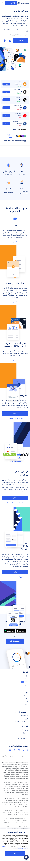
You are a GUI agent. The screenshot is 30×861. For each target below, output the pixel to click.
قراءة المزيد (16, 241)
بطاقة (26, 682)
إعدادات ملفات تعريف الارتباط (15, 857)
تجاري (26, 684)
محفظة (26, 679)
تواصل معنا (25, 707)
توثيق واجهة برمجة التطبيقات (20, 721)
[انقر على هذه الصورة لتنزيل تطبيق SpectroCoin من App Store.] (10, 40)
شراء (6, 84)
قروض (26, 687)
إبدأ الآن (21, 40)
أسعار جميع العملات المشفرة (9, 135)
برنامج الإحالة (25, 730)
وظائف (26, 699)
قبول (15, 853)
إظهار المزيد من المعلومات (16, 418)
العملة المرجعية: (22, 129)
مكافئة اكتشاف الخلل (22, 738)
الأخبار (26, 701)
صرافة (26, 676)
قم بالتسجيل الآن (15, 641)
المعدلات (26, 735)
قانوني (26, 718)
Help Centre (24, 716)
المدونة (26, 704)
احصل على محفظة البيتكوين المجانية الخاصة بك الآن (15, 30)
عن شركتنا (25, 696)
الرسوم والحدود (24, 733)
